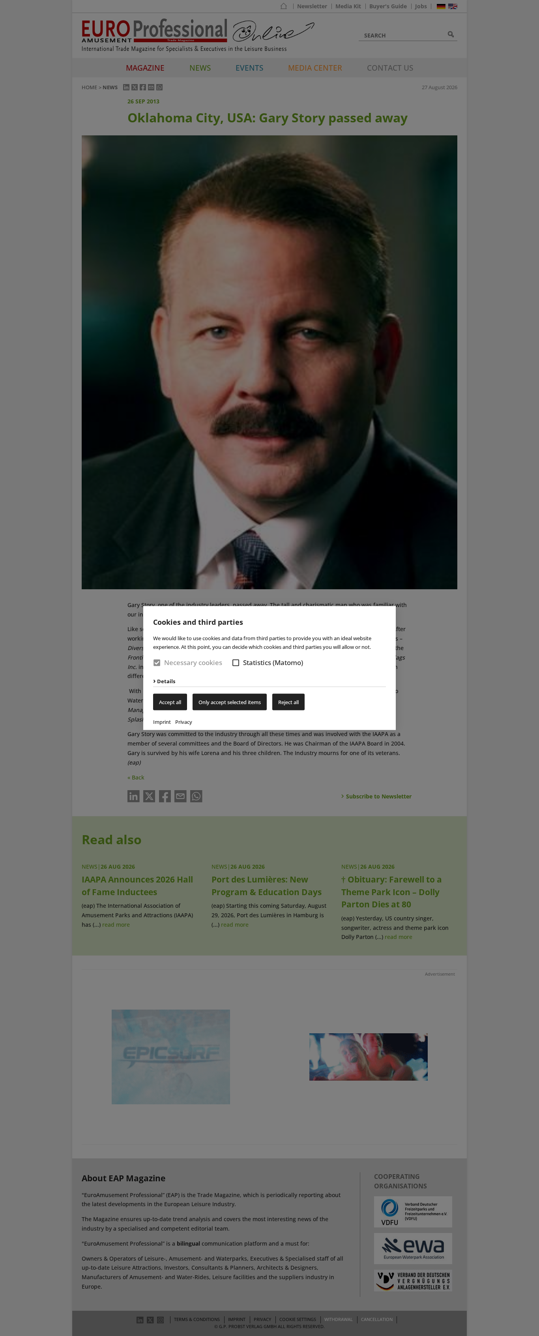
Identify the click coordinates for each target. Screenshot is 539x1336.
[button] (236, 663)
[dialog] (269, 668)
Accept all (170, 701)
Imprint (162, 721)
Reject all (288, 701)
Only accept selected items (229, 701)
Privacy (183, 721)
